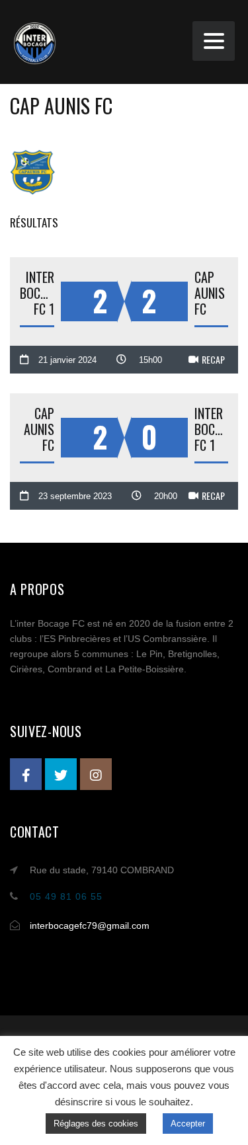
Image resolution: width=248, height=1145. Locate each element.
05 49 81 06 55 (66, 896)
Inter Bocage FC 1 (37, 293)
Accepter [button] (188, 1123)
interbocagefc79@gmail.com (89, 925)
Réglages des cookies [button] (96, 1123)
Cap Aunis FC (209, 293)
